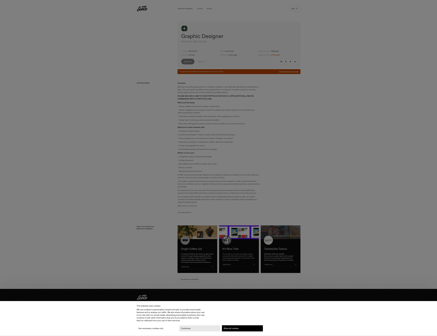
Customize (186, 328)
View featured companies (189, 279)
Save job (201, 62)
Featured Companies (185, 9)
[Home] (218, 298)
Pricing (209, 9)
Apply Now (188, 62)
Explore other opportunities (289, 72)
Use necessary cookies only (150, 328)
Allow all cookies (231, 328)
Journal (199, 9)
